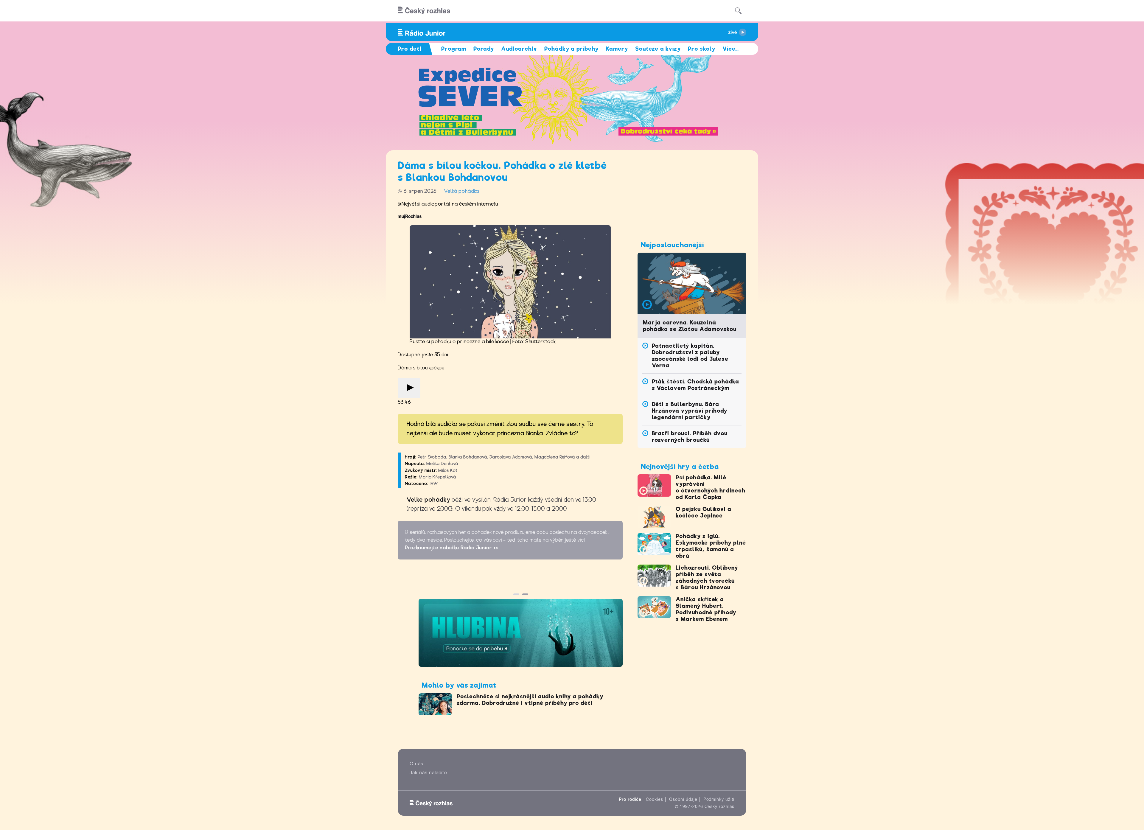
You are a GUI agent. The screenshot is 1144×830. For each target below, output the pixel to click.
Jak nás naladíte (428, 772)
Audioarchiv (519, 49)
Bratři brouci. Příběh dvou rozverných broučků (690, 436)
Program (454, 49)
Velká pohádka (461, 191)
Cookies (654, 799)
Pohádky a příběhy (571, 49)
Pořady (483, 49)
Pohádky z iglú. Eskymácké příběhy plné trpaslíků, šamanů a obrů (711, 546)
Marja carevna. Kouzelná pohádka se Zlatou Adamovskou (689, 325)
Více (730, 49)
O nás (416, 764)
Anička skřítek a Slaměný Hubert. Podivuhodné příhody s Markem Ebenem (706, 609)
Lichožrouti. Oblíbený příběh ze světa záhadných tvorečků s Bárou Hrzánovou (707, 577)
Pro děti (410, 49)
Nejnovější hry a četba (680, 466)
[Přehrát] (409, 388)
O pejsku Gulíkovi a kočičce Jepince (703, 512)
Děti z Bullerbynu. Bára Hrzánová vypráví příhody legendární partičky (689, 410)
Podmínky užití (718, 799)
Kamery (617, 49)
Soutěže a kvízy (658, 49)
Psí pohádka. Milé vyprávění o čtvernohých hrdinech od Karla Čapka (710, 487)
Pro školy (701, 49)
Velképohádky (428, 499)
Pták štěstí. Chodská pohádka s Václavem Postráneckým (695, 384)
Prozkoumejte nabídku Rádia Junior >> (451, 548)
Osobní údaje (683, 799)
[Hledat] (738, 10)
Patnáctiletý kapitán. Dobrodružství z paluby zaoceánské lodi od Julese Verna (690, 356)
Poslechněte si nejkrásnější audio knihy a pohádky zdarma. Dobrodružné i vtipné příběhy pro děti (530, 699)
